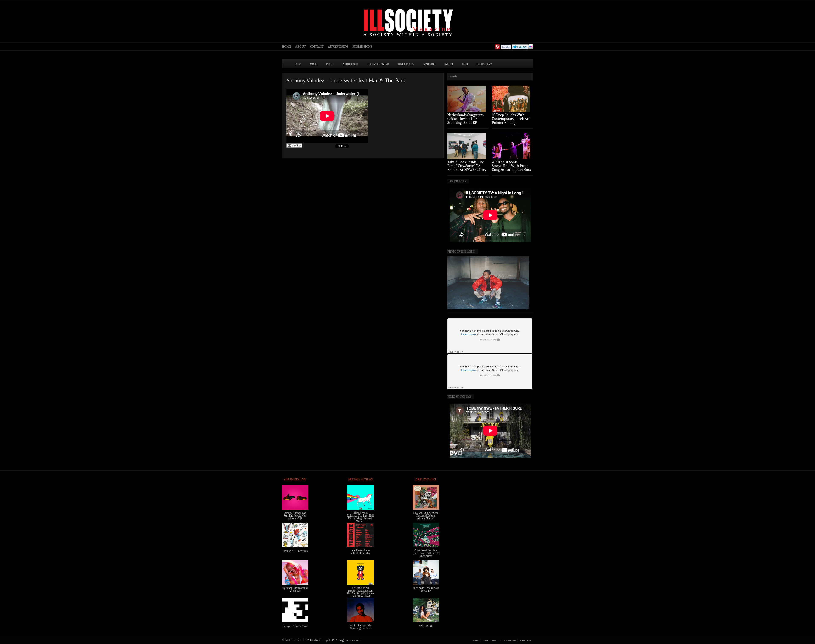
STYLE (329, 64)
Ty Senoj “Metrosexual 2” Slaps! (295, 589)
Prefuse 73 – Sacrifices (295, 551)
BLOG (465, 64)
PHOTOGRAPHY (350, 64)
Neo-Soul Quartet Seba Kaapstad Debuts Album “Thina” (425, 515)
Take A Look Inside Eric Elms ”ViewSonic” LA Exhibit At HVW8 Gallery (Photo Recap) (466, 168)
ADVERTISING (338, 46)
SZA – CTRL (426, 626)
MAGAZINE (429, 64)
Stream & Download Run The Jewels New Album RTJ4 (295, 515)
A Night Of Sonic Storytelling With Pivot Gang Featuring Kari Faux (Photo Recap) (511, 168)
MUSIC (313, 64)
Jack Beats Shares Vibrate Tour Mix (360, 552)
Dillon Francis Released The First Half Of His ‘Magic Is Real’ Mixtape (360, 517)
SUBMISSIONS (362, 46)
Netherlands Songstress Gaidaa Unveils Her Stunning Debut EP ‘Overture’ (465, 121)
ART (298, 64)
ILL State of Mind (378, 64)
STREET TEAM (484, 64)
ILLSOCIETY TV (406, 64)
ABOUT (300, 46)
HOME (286, 46)
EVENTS (448, 64)
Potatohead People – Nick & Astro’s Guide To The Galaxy (426, 553)
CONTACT (317, 46)
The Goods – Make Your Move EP (426, 589)
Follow (297, 145)
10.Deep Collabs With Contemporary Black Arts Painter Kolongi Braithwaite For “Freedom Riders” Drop (512, 123)
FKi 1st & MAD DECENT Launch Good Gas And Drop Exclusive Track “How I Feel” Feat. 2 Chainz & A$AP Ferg (360, 594)
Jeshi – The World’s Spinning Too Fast (360, 627)
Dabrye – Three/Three (295, 626)
